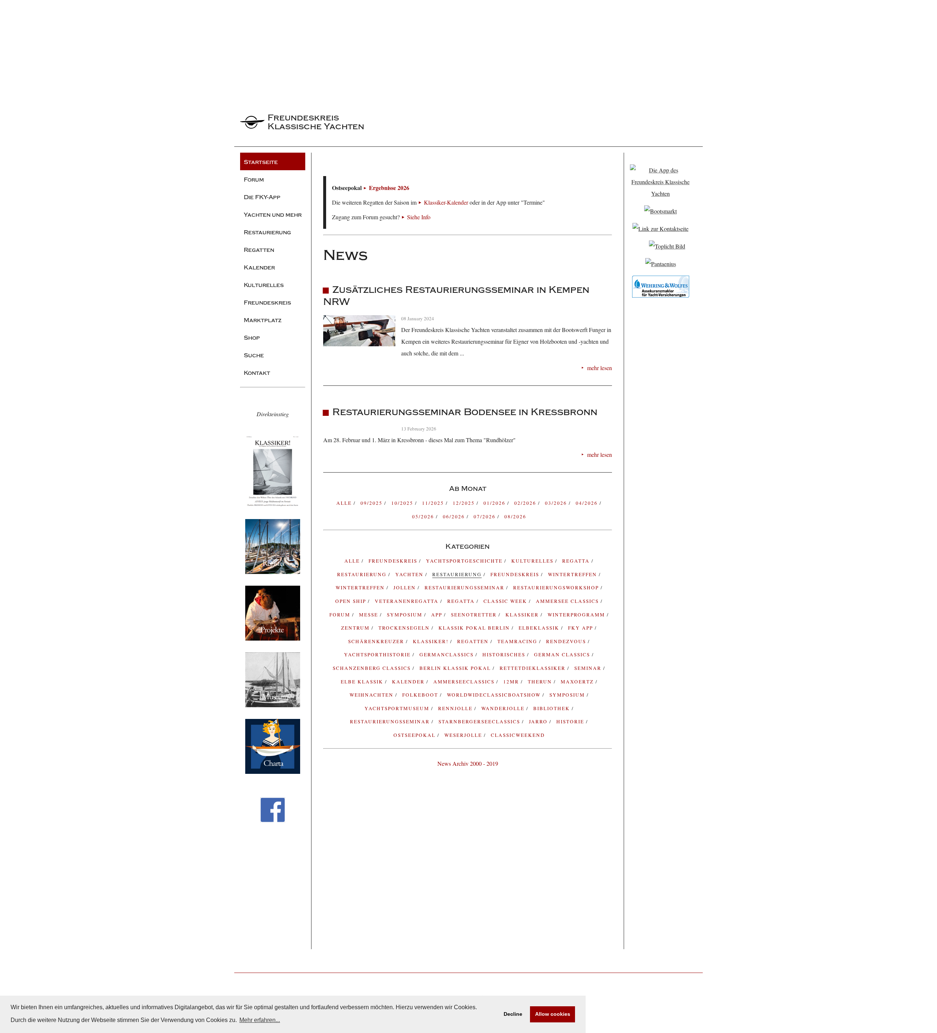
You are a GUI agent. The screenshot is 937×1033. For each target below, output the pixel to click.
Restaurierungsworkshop (557, 587)
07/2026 (485, 516)
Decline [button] (513, 1014)
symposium (405, 614)
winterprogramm (577, 614)
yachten (410, 574)
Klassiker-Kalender (446, 202)
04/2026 (588, 503)
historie (571, 721)
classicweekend (518, 735)
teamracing (518, 641)
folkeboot (421, 694)
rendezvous (567, 641)
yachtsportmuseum (398, 708)
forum (340, 614)
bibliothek (552, 708)
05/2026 (424, 516)
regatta (576, 560)
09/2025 (372, 503)
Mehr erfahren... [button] (259, 1020)
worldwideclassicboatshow (494, 694)
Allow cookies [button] (552, 1014)
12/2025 (465, 503)
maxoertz (578, 681)
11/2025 (434, 503)
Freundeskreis (515, 574)
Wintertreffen (573, 574)
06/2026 (455, 516)
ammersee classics (568, 601)
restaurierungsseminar (391, 721)
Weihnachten (372, 694)
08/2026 (515, 516)
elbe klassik (363, 681)
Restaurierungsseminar (465, 587)
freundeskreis (394, 560)
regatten (473, 641)
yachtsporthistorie (378, 654)
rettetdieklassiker (533, 668)
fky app (581, 627)
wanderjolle (503, 708)
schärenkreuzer (377, 641)
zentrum (356, 627)
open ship (351, 601)
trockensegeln (405, 627)
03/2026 (557, 503)
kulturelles (533, 560)
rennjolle (456, 708)
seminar (588, 668)
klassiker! (431, 641)
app (437, 614)
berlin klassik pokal (456, 668)
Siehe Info (418, 217)
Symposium (568, 694)
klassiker (523, 614)
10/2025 (403, 503)
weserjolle (464, 735)
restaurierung (362, 574)
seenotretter (475, 614)
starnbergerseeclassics (480, 721)
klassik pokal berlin (475, 627)
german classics (563, 654)
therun (541, 681)
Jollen (405, 587)
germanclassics (447, 654)
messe (369, 614)
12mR (512, 681)
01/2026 (495, 503)
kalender (409, 681)
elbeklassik (540, 627)
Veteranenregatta (407, 601)
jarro (539, 721)
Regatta (462, 601)
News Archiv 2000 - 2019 (467, 763)
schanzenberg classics (372, 668)
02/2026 (526, 503)
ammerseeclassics (464, 681)
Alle (345, 503)
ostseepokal (415, 735)
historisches (504, 654)
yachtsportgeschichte (465, 560)
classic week (506, 601)
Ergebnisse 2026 (389, 187)
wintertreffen (361, 587)
